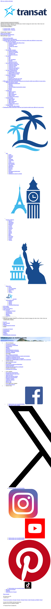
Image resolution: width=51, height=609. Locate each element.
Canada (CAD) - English (9, 28)
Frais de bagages (10, 365)
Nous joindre (6, 307)
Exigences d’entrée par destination (14, 364)
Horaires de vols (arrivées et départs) (14, 366)
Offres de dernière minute (12, 376)
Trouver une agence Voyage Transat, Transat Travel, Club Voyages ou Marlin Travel (22, 599)
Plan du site (8, 382)
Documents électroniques (12, 372)
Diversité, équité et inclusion (12, 351)
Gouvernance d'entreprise (12, 345)
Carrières (5, 333)
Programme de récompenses (7, 34)
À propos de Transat (8, 329)
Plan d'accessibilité (10, 352)
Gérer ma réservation (5, 33)
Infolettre (8, 590)
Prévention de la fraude (11, 369)
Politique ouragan (10, 378)
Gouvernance (6, 330)
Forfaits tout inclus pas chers (12, 373)
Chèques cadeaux (10, 379)
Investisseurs (6, 331)
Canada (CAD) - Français (9, 29)
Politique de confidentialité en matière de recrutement (18, 359)
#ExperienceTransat (10, 589)
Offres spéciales (24, 81)
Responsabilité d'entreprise (9, 335)
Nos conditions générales (12, 354)
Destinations (23, 107)
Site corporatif (6, 309)
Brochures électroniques (11, 377)
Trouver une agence (8, 308)
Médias (5, 332)
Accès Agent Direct (10, 384)
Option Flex (8, 381)
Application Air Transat (11, 591)
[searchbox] (9, 317)
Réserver (22, 40)
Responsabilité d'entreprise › (7, 340)
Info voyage (6, 306)
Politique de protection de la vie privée (15, 358)
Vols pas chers (9, 375)
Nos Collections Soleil (11, 362)
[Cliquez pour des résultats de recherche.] (16, 317)
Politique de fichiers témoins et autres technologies (18, 356)
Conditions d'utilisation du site (13, 357)
